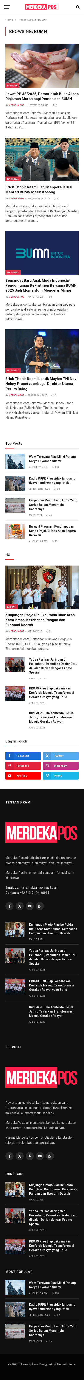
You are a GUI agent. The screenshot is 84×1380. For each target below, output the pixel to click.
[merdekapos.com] (42, 7)
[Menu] (7, 7)
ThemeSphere (65, 1364)
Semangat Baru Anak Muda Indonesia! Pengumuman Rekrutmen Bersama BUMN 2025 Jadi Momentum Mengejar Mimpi (40, 285)
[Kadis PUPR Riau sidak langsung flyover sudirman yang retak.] (15, 483)
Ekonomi (12, 85)
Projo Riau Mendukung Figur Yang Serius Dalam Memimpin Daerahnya (53, 505)
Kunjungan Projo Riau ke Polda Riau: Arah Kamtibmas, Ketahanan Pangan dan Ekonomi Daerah (40, 620)
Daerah (11, 606)
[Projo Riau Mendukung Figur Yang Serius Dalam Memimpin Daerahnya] (15, 505)
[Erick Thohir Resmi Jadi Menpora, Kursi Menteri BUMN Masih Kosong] (42, 159)
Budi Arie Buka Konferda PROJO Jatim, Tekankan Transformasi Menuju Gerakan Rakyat (51, 717)
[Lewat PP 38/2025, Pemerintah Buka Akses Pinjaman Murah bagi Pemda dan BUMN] (42, 66)
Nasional (13, 179)
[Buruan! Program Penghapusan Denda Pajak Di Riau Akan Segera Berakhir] (15, 531)
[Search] (77, 7)
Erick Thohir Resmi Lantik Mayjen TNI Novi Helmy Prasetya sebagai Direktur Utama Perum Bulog (41, 384)
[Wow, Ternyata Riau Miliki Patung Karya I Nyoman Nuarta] (15, 461)
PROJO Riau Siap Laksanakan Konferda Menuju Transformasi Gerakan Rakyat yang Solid (51, 693)
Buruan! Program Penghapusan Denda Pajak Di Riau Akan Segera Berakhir (52, 531)
